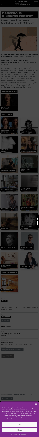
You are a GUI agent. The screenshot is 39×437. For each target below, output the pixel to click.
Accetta (19, 424)
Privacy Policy (23, 434)
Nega (19, 430)
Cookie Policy (14, 434)
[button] (36, 404)
